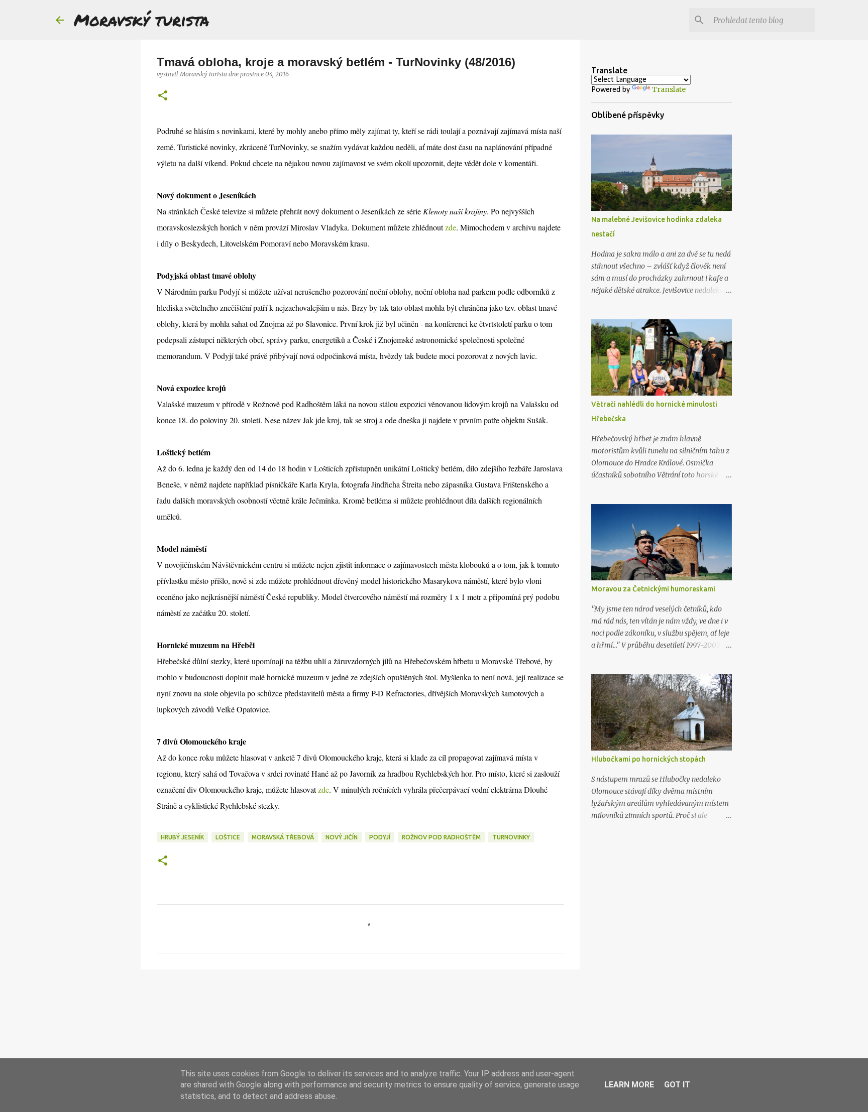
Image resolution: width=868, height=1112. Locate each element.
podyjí (379, 837)
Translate (669, 89)
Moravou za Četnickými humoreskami (653, 589)
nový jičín (341, 837)
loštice (227, 837)
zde (450, 227)
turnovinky (511, 837)
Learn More (629, 1084)
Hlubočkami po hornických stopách (648, 759)
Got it (677, 1084)
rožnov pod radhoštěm (441, 837)
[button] (163, 96)
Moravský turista (141, 19)
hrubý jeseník (182, 837)
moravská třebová (283, 837)
